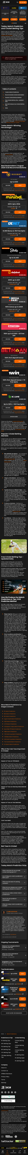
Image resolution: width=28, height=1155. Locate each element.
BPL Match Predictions (10, 716)
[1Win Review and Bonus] (14, 373)
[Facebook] (12, 1092)
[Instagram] (15, 1092)
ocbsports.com (4, 1110)
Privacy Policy (5, 1077)
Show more (14, 416)
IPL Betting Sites (19, 1055)
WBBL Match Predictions (10, 731)
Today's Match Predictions (12, 92)
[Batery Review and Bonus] (14, 326)
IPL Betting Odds (19, 1061)
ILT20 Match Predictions (10, 724)
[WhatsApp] (2, 1092)
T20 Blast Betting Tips (6, 1056)
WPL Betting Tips (6, 1043)
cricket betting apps (19, 121)
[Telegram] (9, 1092)
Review (8, 185)
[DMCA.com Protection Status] (20, 1141)
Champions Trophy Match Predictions (14, 726)
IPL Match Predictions (9, 711)
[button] (14, 871)
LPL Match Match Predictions (11, 744)
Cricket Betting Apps (19, 1046)
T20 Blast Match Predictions (11, 736)
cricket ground (16, 511)
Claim (5, 19)
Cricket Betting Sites (19, 1041)
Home (2, 1034)
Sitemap (3, 1082)
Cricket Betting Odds (19, 1051)
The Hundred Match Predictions (12, 742)
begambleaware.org (19, 190)
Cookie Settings (8, 1101)
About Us (3, 1068)
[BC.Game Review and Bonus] (14, 397)
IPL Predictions (9, 154)
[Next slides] (25, 23)
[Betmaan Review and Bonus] (14, 350)
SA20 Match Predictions (10, 721)
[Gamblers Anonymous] (16, 1136)
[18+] (2, 1136)
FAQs (6, 108)
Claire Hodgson (12, 911)
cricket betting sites (18, 421)
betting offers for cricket (12, 122)
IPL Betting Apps (19, 1058)
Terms (3, 1079)
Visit (20, 185)
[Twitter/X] (5, 1092)
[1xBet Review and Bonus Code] (14, 223)
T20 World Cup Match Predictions (13, 734)
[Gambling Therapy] (9, 1136)
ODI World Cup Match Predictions (13, 739)
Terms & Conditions (17, 189)
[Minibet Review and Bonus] (14, 197)
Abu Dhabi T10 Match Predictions (12, 729)
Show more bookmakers (14, 1013)
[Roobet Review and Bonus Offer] (14, 174)
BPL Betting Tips (5, 1049)
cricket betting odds (9, 459)
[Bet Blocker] (7, 1141)
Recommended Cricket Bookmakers (14, 94)
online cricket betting (6, 35)
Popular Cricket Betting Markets (13, 97)
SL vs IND (23, 2)
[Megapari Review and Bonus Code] (14, 299)
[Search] (17, 2)
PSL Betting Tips (5, 1046)
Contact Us (4, 1071)
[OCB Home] (6, 2)
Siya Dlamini (13, 934)
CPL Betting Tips (6, 1052)
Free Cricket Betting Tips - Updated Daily (14, 100)
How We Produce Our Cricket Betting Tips (14, 104)
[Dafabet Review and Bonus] (14, 273)
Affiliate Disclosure (6, 1074)
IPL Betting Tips (5, 1040)
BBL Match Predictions (10, 714)
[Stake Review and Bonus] (14, 250)
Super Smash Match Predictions (12, 719)
